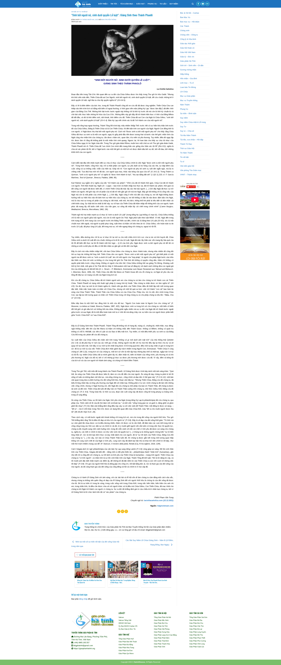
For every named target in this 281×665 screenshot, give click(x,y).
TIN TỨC (114, 4)
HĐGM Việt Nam (125, 623)
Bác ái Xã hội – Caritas (189, 13)
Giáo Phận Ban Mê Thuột (128, 642)
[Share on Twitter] (122, 511)
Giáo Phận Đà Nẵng (126, 644)
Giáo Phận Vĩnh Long (197, 644)
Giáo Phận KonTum (126, 650)
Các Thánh (184, 26)
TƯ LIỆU (163, 4)
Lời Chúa (184, 92)
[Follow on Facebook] (198, 4)
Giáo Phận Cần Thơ (196, 626)
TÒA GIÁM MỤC (126, 4)
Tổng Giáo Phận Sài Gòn (198, 617)
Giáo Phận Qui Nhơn (126, 653)
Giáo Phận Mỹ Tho (196, 635)
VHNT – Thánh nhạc (188, 175)
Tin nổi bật (84, 11)
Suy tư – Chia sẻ (187, 131)
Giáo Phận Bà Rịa (195, 620)
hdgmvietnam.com (165, 506)
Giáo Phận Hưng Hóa (161, 632)
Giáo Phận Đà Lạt (195, 629)
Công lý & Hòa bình (188, 39)
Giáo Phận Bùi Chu (161, 623)
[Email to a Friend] (126, 511)
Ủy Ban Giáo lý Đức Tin (127, 629)
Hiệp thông (184, 74)
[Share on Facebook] (119, 511)
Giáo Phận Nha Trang (126, 647)
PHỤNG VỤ (152, 4)
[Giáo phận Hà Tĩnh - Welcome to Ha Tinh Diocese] (82, 4)
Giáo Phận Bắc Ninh (161, 620)
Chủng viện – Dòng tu (189, 35)
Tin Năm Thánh (186, 153)
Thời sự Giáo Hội (187, 148)
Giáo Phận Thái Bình (161, 641)
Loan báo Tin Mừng (188, 87)
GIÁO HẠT (140, 4)
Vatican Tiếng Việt (125, 620)
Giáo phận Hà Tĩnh (187, 61)
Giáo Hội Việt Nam (187, 52)
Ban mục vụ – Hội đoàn (189, 22)
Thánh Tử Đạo (186, 144)
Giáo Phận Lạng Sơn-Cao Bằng (165, 635)
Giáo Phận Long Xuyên (197, 632)
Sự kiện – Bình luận (188, 113)
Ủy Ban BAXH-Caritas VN (128, 626)
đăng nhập (83, 599)
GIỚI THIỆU (102, 4)
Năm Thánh (185, 105)
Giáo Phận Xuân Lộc (196, 647)
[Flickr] (207, 4)
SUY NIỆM (173, 4)
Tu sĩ (182, 162)
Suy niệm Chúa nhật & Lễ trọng (193, 122)
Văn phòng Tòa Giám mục (190, 170)
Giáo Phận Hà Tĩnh (161, 626)
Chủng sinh (184, 30)
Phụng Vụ (184, 109)
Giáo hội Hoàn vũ (187, 48)
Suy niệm (73, 11)
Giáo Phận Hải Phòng (161, 629)
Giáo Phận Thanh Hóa (162, 644)
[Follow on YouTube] (203, 4)
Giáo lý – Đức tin (187, 57)
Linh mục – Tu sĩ (187, 83)
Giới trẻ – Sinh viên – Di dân (191, 65)
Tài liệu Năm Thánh (188, 135)
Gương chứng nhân (188, 70)
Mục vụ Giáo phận (187, 96)
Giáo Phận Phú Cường (197, 641)
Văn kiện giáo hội (187, 166)
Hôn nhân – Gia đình (188, 78)
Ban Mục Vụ (185, 17)
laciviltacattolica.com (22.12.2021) (158, 500)
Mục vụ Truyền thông (188, 100)
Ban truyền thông (109, 19)
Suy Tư (79, 11)
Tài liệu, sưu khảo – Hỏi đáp (191, 140)
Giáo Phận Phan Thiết (197, 638)
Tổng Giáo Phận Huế (126, 639)
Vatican (121, 617)
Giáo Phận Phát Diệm (161, 638)
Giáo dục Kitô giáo (187, 44)
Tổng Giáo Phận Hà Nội (162, 617)
